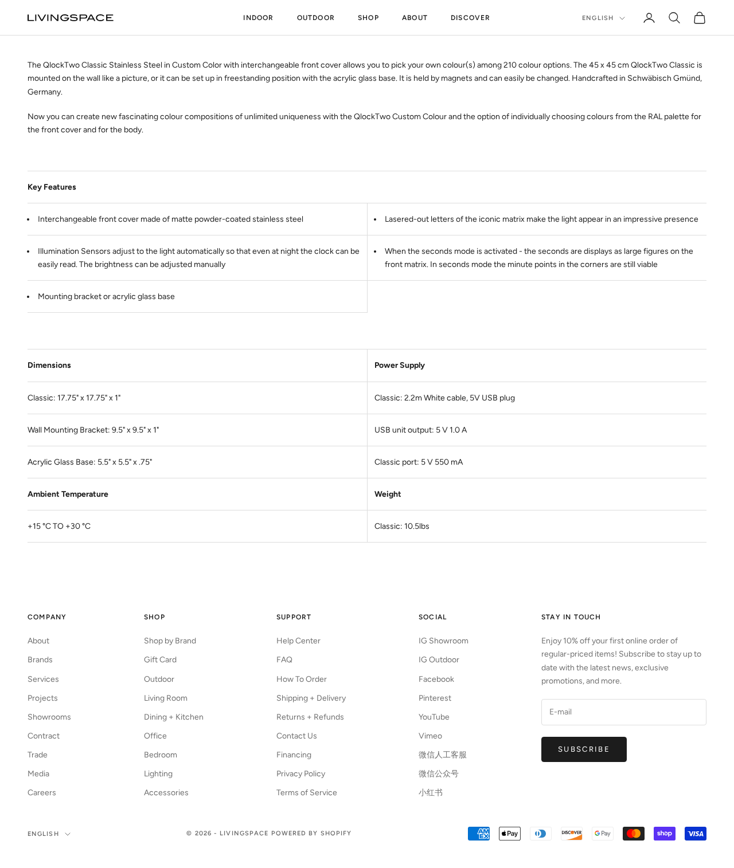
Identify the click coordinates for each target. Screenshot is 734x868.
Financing (293, 755)
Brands (40, 660)
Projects (43, 698)
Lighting (158, 774)
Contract (44, 736)
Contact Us (296, 736)
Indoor (258, 18)
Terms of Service (306, 793)
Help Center (298, 641)
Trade (38, 755)
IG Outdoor (439, 660)
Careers (42, 793)
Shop (368, 18)
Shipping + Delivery (311, 698)
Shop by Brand (170, 641)
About (415, 18)
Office (155, 736)
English (598, 18)
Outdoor (316, 18)
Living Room (166, 698)
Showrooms (49, 717)
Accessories (166, 793)
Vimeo (430, 736)
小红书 (431, 793)
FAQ (284, 660)
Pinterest (435, 698)
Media (38, 774)
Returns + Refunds (310, 717)
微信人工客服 (443, 755)
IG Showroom (443, 641)
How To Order (301, 679)
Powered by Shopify (311, 833)
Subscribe (584, 749)
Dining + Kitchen (174, 717)
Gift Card (160, 660)
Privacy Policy (300, 774)
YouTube (434, 717)
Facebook (436, 679)
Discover (471, 18)
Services (43, 679)
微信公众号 (439, 774)
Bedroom (160, 755)
